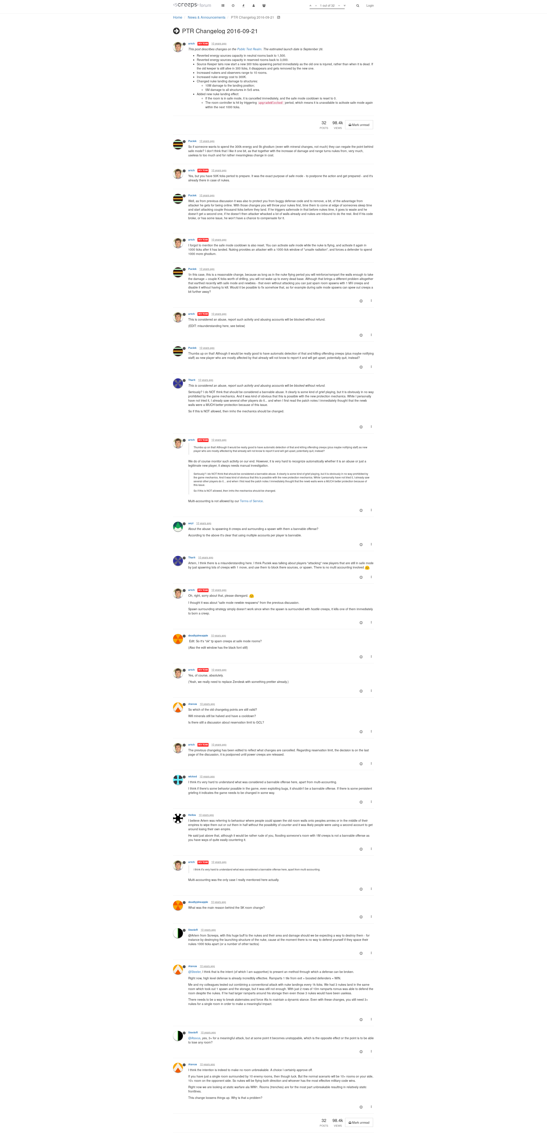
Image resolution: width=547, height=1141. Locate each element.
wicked (192, 776)
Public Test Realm (249, 49)
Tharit (191, 380)
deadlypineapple (198, 635)
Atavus (192, 704)
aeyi (190, 523)
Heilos (192, 815)
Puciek (192, 141)
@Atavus (194, 1038)
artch (191, 43)
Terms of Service (251, 501)
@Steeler (194, 971)
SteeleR (193, 930)
